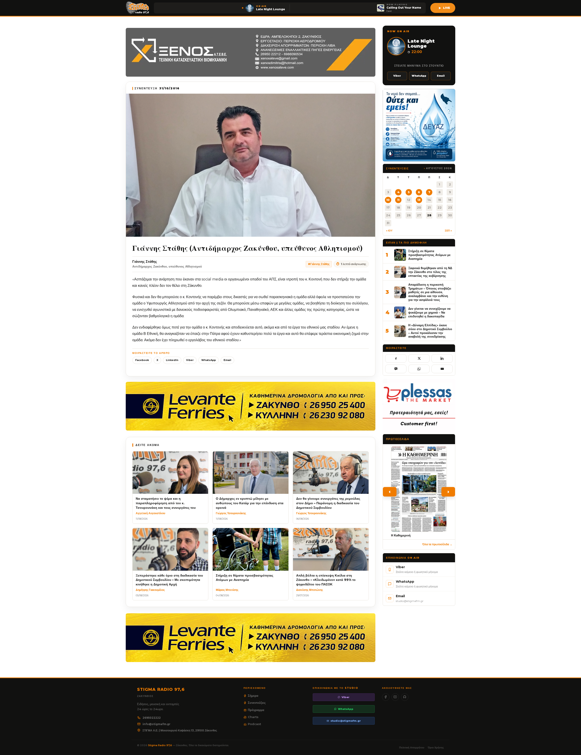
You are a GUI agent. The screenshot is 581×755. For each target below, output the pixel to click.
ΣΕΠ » (448, 230)
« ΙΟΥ (389, 230)
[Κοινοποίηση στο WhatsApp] (419, 369)
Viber (190, 360)
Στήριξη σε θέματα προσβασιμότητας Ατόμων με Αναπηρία (429, 254)
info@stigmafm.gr (156, 724)
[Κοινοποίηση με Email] (442, 369)
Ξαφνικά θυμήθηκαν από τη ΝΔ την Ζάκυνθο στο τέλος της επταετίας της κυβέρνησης (430, 271)
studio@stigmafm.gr (345, 720)
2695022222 (152, 717)
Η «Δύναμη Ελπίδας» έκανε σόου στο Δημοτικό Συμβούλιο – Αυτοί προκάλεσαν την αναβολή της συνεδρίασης (430, 330)
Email (227, 360)
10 (388, 200)
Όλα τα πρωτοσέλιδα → (437, 544)
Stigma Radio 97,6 (160, 745)
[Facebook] (385, 697)
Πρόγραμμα (256, 710)
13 (419, 200)
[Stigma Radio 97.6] (137, 8)
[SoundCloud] (405, 697)
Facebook (142, 360)
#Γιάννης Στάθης (319, 264)
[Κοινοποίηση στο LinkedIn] (442, 358)
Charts (253, 717)
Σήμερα (253, 695)
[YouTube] (395, 697)
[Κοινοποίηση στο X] (419, 358)
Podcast (254, 724)
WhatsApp (208, 360)
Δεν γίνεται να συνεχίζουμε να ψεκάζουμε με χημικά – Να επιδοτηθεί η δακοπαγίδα (429, 312)
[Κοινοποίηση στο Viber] (395, 369)
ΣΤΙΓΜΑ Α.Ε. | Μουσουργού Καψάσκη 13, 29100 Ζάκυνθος (180, 730)
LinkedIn (172, 360)
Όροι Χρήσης (436, 747)
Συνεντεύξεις (257, 702)
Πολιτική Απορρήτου (411, 747)
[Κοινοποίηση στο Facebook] (395, 358)
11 (398, 200)
